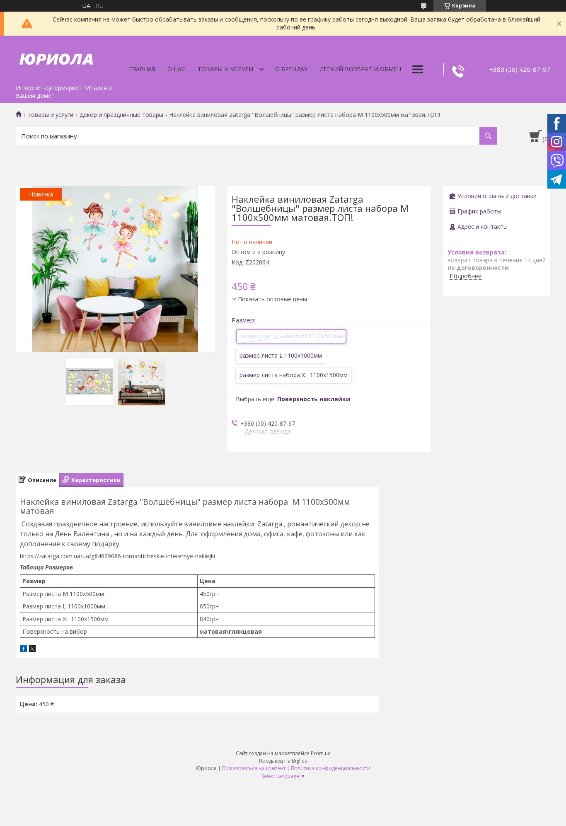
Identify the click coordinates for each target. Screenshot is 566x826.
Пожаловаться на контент (253, 768)
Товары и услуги (225, 69)
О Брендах (291, 69)
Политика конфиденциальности (330, 768)
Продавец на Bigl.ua (283, 760)
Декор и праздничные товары (121, 115)
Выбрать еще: (293, 399)
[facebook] (23, 650)
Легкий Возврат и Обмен (360, 69)
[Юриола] (57, 58)
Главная (142, 69)
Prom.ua (321, 753)
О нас (176, 69)
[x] (32, 650)
